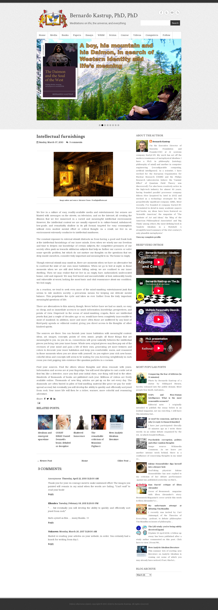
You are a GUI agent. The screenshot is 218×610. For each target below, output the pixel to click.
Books (65, 35)
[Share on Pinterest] (51, 399)
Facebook (161, 12)
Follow (166, 35)
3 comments (75, 142)
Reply (51, 494)
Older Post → (124, 461)
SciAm (112, 35)
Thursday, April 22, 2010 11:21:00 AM (80, 478)
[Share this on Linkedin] (54, 399)
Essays (89, 35)
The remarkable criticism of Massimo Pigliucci (97, 439)
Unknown (53, 531)
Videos (137, 35)
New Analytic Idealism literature (116, 436)
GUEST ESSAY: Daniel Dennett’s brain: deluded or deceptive (63, 439)
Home (42, 35)
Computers (152, 35)
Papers (77, 35)
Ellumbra (53, 503)
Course (125, 35)
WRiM (101, 35)
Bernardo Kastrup (161, 141)
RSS (177, 12)
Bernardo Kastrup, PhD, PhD (104, 15)
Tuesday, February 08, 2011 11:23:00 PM (78, 503)
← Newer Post (44, 461)
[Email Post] (38, 403)
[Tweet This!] (48, 399)
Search (175, 23)
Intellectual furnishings (60, 136)
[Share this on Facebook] (44, 399)
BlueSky (166, 12)
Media (53, 35)
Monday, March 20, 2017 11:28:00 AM (78, 531)
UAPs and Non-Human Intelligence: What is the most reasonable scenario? (165, 398)
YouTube (172, 12)
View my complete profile (148, 237)
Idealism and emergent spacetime (45, 436)
